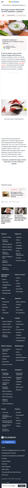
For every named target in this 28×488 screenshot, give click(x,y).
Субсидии (19, 245)
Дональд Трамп (6, 377)
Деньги (4, 279)
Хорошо (21, 485)
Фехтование (19, 291)
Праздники (18, 369)
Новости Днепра (7, 244)
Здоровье (18, 298)
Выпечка (18, 412)
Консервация (20, 415)
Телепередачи (14, 189)
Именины (19, 389)
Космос (4, 304)
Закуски (18, 426)
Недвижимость (6, 285)
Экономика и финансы (5, 275)
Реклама (4, 458)
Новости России (7, 327)
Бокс (17, 280)
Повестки (19, 349)
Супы (17, 417)
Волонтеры (5, 361)
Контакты (4, 464)
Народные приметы (19, 378)
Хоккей (18, 286)
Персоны (4, 369)
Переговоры (6, 356)
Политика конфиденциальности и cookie (13, 450)
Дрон (3, 310)
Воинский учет (20, 360)
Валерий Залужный (5, 387)
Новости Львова (7, 249)
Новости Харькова (5, 240)
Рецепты (17, 409)
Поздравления (20, 340)
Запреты (18, 384)
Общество (18, 234)
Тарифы (4, 287)
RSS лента (5, 475)
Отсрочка (18, 354)
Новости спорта (20, 274)
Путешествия (20, 329)
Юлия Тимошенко (7, 396)
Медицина (19, 248)
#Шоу (6, 202)
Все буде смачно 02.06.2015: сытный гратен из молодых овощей (17, 194)
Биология (5, 307)
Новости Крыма (7, 265)
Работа (18, 240)
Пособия (18, 258)
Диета (18, 307)
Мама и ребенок (20, 302)
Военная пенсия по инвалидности (7, 421)
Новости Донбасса (5, 261)
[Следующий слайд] (26, 5)
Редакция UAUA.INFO (11, 15)
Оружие (4, 359)
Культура (18, 332)
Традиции (19, 381)
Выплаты (18, 242)
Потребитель (20, 324)
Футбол (18, 278)
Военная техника (7, 364)
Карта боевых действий (6, 350)
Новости (4, 234)
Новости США (6, 324)
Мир (2, 318)
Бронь (18, 352)
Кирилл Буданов (7, 391)
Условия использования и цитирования (13, 455)
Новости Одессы (7, 247)
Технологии (5, 302)
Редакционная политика (9, 453)
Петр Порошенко (7, 394)
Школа (18, 251)
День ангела (19, 387)
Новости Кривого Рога (7, 257)
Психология (19, 310)
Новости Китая (6, 332)
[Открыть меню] (2, 2)
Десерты (18, 420)
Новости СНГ (6, 329)
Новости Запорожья (5, 253)
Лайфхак (18, 335)
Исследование (20, 312)
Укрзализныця (6, 293)
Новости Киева (6, 237)
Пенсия (3, 409)
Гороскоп (18, 321)
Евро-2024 (19, 289)
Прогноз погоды (20, 260)
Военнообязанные (21, 357)
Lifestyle (17, 318)
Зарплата (19, 237)
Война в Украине (6, 346)
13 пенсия (5, 412)
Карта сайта (5, 469)
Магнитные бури (21, 338)
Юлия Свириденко (7, 403)
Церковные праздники (19, 373)
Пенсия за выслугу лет (5, 430)
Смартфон (5, 312)
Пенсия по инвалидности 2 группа (7, 416)
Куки (13, 485)
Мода (17, 327)
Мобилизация (19, 346)
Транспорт (5, 282)
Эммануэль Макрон (5, 383)
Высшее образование (20, 254)
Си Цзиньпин (6, 380)
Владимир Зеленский (5, 373)
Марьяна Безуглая (5, 400)
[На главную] (14, 2)
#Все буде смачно (14, 202)
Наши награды (6, 461)
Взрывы (4, 353)
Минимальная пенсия (6, 425)
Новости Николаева (5, 268)
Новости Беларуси (5, 335)
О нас (3, 447)
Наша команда (6, 466)
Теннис (18, 283)
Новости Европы (7, 321)
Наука (3, 298)
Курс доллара (6, 290)
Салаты (18, 423)
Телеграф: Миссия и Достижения (11, 472)
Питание (18, 304)
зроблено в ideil (5, 482)
